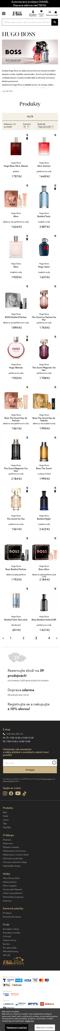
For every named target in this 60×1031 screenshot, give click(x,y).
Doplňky (7, 827)
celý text (9, 91)
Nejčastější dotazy (12, 865)
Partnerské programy (13, 896)
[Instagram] (5, 793)
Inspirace (7, 900)
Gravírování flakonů (12, 889)
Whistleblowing (10, 951)
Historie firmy (9, 940)
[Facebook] (11, 793)
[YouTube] (18, 793)
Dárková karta (10, 882)
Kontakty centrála (11, 932)
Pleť (5, 812)
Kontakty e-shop (11, 929)
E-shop (6, 729)
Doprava (7, 839)
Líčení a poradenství (12, 893)
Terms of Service (9, 781)
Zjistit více (29, 1021)
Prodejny (7, 913)
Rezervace (8, 843)
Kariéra (6, 944)
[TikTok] (24, 793)
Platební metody (11, 847)
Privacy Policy (47, 779)
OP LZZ (6, 955)
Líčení (6, 819)
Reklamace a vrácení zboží (15, 854)
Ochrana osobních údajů (15, 862)
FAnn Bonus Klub (11, 878)
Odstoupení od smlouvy (14, 850)
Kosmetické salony (12, 916)
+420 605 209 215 (14, 734)
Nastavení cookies (17, 1027)
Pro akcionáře (9, 947)
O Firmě (7, 936)
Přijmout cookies (44, 1027)
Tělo (5, 823)
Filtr (30, 116)
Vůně (5, 816)
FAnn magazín (10, 885)
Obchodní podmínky (13, 858)
